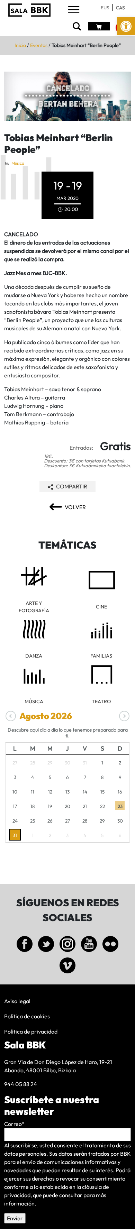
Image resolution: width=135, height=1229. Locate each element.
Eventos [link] (38, 45)
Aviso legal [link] (17, 1001)
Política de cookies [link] (27, 1016)
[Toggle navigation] (73, 10)
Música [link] (17, 163)
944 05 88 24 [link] (20, 1084)
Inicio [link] (20, 45)
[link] (126, 26)
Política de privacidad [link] (30, 1031)
